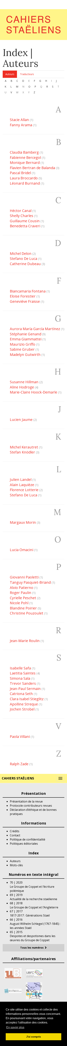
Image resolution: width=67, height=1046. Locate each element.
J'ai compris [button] (33, 1036)
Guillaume (25, 220)
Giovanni (24, 577)
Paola (20, 736)
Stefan (22, 452)
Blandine (23, 608)
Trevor (23, 683)
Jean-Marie (25, 640)
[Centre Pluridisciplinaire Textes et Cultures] (34, 991)
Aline (22, 387)
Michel (20, 253)
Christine (26, 613)
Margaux (23, 522)
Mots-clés (16, 865)
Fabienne (25, 157)
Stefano (23, 258)
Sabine (22, 349)
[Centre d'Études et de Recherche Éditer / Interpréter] (13, 991)
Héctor (20, 210)
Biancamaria (28, 291)
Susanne (24, 381)
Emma (25, 339)
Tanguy (30, 582)
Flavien (32, 167)
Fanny (21, 124)
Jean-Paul (25, 688)
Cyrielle (23, 597)
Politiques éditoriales (24, 844)
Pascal (20, 172)
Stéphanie (25, 334)
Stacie (19, 119)
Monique (25, 162)
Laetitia (23, 673)
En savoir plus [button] (15, 1027)
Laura (24, 178)
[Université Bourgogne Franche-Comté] (34, 973)
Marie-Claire (33, 392)
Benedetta (25, 225)
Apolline (24, 704)
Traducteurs (27, 74)
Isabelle (20, 668)
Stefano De (23, 495)
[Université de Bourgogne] (13, 973)
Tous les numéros (32, 947)
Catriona (21, 693)
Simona (20, 678)
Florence (24, 489)
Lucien (21, 419)
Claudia (24, 152)
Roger (20, 592)
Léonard (25, 183)
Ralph (19, 763)
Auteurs (9, 74)
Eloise (23, 296)
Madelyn (25, 354)
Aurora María (35, 328)
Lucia (21, 549)
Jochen (22, 709)
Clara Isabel (27, 698)
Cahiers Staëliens (18, 778)
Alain (22, 484)
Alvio (21, 587)
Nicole (19, 602)
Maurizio (22, 344)
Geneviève (25, 301)
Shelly (21, 215)
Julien (20, 479)
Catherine (25, 263)
